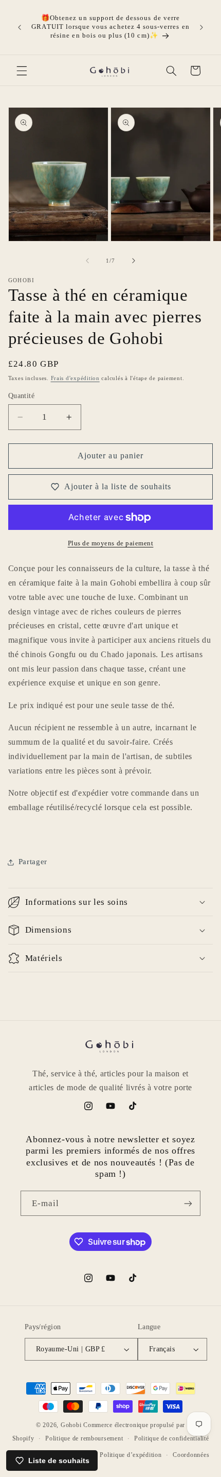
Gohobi (71, 1425)
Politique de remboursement (84, 1438)
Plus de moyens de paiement (111, 543)
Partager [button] (33, 861)
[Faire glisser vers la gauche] (87, 261)
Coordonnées (191, 1455)
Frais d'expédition (75, 378)
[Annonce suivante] (201, 27)
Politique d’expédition (130, 1455)
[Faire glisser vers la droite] (133, 261)
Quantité (21, 396)
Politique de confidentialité (171, 1438)
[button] (21, 70)
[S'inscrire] (188, 1203)
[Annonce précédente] (19, 27)
